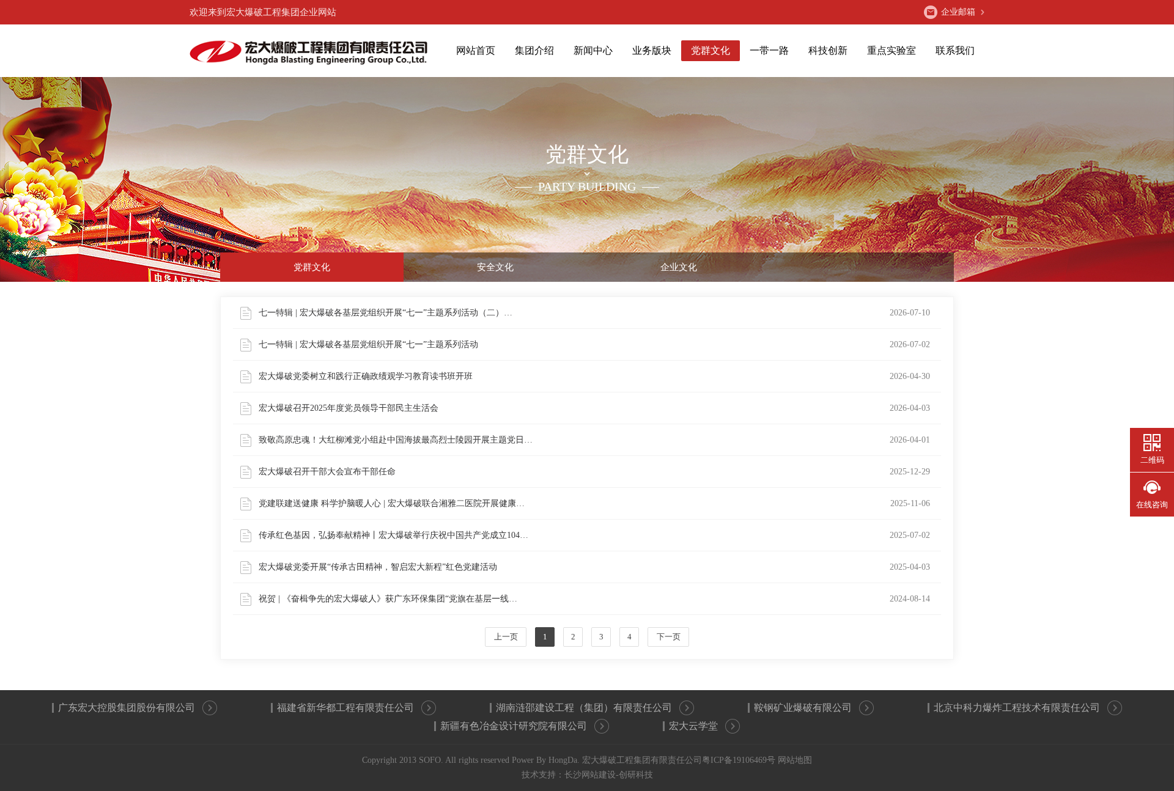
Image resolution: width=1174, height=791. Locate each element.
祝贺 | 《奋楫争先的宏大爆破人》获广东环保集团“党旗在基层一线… (594, 598)
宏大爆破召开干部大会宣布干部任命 (594, 471)
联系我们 (955, 50)
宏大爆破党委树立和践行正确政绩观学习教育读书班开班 (594, 376)
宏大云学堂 (693, 726)
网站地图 (795, 760)
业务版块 (651, 50)
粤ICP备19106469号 (738, 760)
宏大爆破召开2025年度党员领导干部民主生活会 (594, 408)
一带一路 (769, 50)
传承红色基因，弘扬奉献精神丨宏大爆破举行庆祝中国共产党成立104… (594, 535)
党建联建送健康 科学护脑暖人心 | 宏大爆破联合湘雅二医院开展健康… (594, 503)
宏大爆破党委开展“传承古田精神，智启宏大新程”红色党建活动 (594, 567)
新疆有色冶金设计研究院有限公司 (513, 726)
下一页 (669, 636)
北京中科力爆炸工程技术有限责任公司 (1017, 707)
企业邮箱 (958, 12)
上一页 (506, 636)
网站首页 (475, 50)
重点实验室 (891, 50)
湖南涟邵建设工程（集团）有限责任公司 (584, 707)
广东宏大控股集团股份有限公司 (126, 707)
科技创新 (827, 50)
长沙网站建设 (590, 774)
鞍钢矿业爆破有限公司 (803, 707)
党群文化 (710, 50)
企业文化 (678, 267)
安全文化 (495, 267)
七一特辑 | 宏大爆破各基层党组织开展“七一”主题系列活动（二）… (594, 312)
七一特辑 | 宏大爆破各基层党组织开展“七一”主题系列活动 (594, 344)
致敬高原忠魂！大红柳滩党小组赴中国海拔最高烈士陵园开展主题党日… (594, 439)
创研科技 (636, 774)
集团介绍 (534, 50)
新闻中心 (593, 50)
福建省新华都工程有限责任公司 (345, 707)
